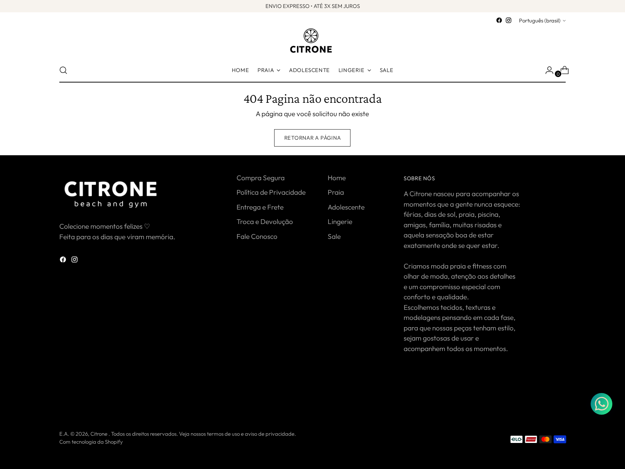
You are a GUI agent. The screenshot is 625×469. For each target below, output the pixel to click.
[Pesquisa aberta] (63, 70)
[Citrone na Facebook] (499, 20)
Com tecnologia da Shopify (91, 441)
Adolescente (346, 207)
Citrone (99, 433)
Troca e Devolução (265, 221)
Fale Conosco (257, 236)
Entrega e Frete (260, 207)
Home (337, 177)
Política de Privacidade (271, 192)
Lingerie (340, 221)
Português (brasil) (540, 20)
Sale (334, 236)
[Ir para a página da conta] (546, 70)
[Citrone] (312, 41)
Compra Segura (261, 177)
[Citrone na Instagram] (508, 20)
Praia (336, 192)
